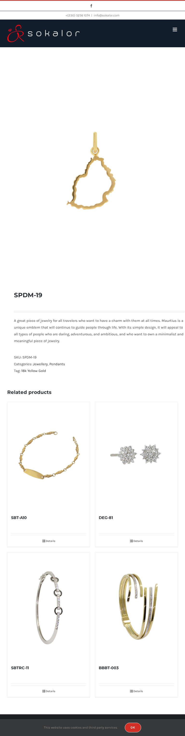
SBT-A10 (19, 517)
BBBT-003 (109, 668)
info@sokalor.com (106, 15)
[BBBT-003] (136, 606)
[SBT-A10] (48, 455)
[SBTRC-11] (48, 606)
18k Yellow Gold (33, 371)
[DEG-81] (136, 455)
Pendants (57, 364)
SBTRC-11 (20, 668)
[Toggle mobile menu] (175, 29)
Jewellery (40, 364)
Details (50, 541)
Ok (133, 727)
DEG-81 (106, 517)
